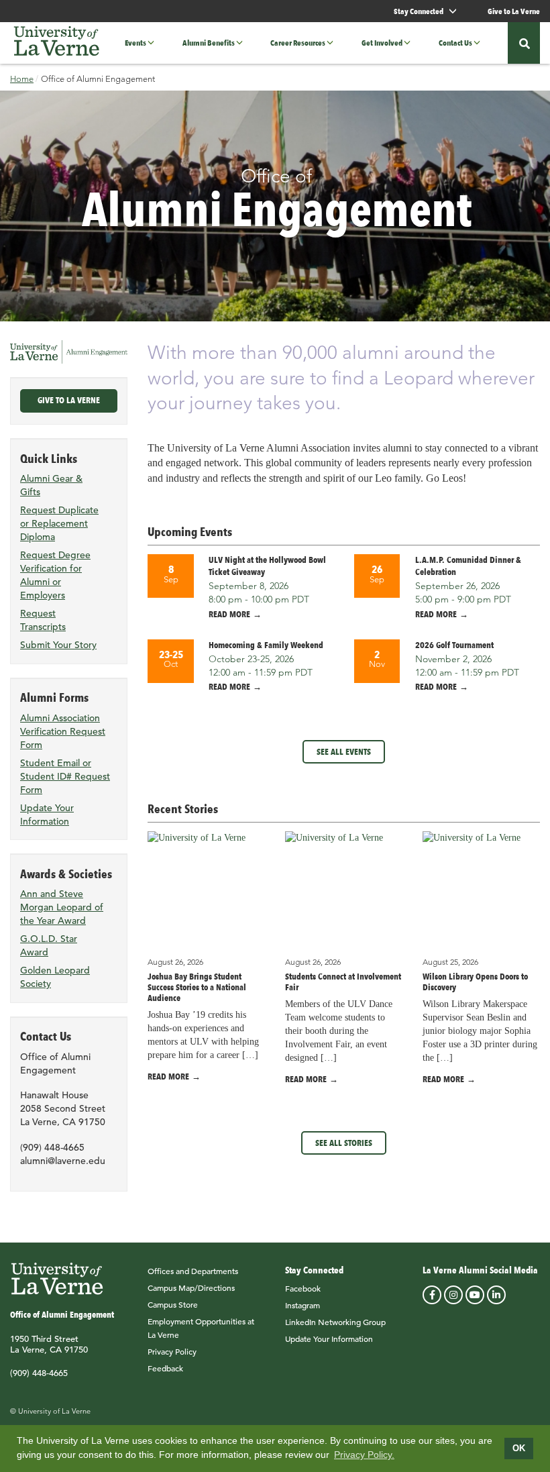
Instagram (302, 1305)
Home (22, 79)
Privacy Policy (172, 1351)
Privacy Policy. (364, 1454)
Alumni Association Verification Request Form (62, 731)
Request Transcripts (43, 620)
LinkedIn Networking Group (335, 1321)
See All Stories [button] (343, 1142)
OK (518, 1448)
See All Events (344, 751)
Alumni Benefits (208, 43)
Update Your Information (329, 1338)
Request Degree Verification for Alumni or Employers (55, 575)
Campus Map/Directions (191, 1287)
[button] (155, 43)
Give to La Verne (514, 11)
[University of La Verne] (56, 43)
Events (135, 43)
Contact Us (455, 43)
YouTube (475, 1295)
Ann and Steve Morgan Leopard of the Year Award (61, 907)
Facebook (303, 1288)
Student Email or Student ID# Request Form (65, 776)
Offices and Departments (193, 1270)
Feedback (165, 1368)
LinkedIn (496, 1295)
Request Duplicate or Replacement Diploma (59, 523)
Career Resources (297, 43)
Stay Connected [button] (419, 11)
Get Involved (382, 43)
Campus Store (173, 1304)
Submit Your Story (58, 645)
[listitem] (241, 587)
